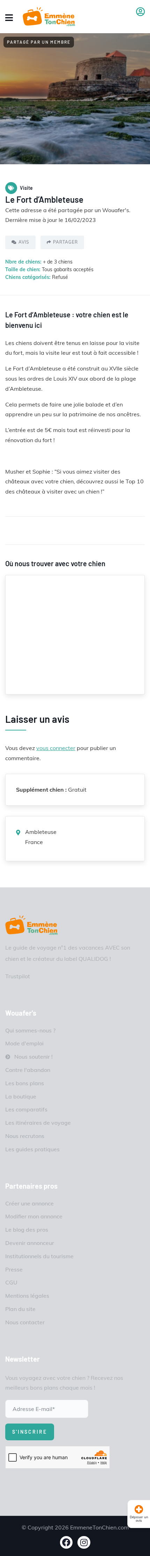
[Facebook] (66, 1542)
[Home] (31, 925)
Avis (23, 242)
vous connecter (55, 747)
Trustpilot (17, 976)
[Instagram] (83, 1542)
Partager (65, 242)
